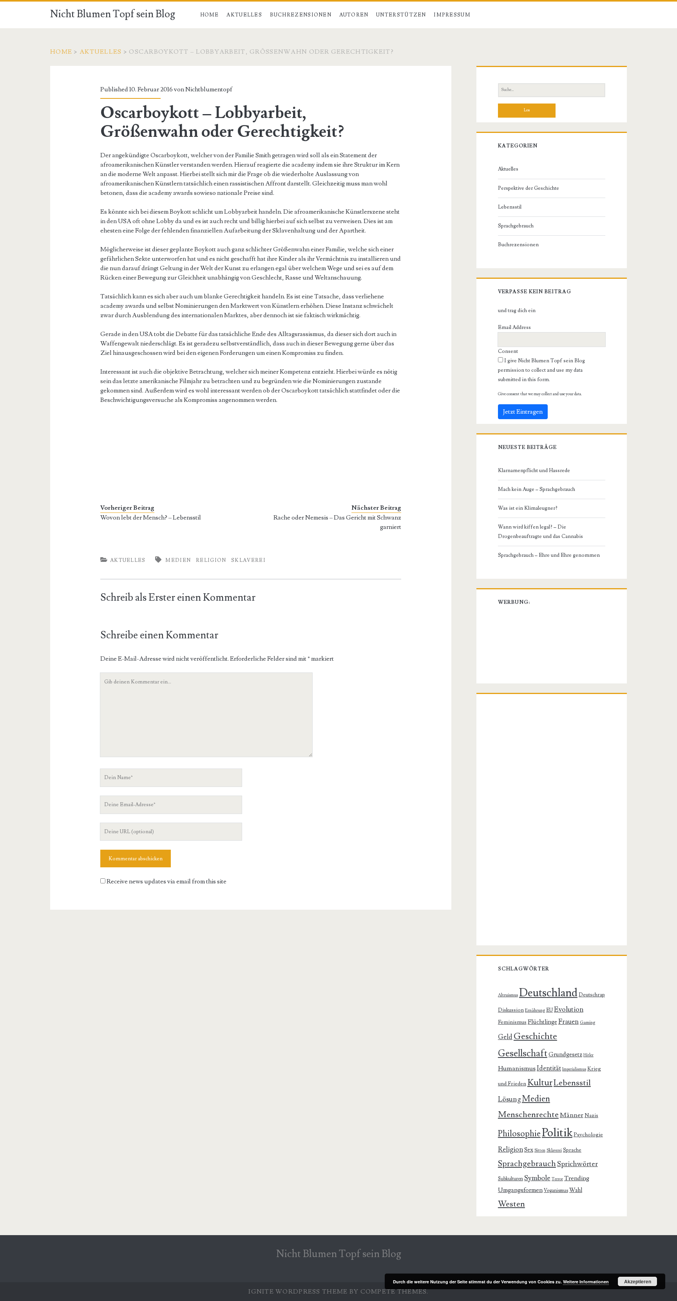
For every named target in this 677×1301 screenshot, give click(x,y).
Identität (549, 1068)
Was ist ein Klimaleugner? (528, 508)
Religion (211, 560)
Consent (508, 351)
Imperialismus (574, 1069)
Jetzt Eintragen (523, 412)
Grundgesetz (565, 1054)
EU (549, 1010)
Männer (571, 1115)
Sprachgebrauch (516, 226)
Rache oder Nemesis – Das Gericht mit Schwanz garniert (337, 522)
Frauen (568, 1022)
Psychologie (588, 1134)
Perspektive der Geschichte (528, 188)
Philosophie (519, 1133)
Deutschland (548, 993)
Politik (557, 1132)
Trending (576, 1178)
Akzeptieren (637, 1281)
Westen (511, 1204)
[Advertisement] (163, 452)
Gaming (587, 1022)
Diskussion (511, 1010)
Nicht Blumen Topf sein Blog (112, 14)
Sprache (572, 1150)
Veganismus (556, 1190)
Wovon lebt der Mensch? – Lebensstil (150, 517)
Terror (557, 1179)
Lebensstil (509, 207)
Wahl (575, 1190)
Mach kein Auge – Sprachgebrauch (536, 489)
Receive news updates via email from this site (165, 881)
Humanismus (517, 1068)
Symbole (537, 1178)
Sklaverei (248, 560)
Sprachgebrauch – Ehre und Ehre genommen (549, 555)
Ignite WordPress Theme (298, 1292)
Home (209, 15)
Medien (178, 560)
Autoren (354, 15)
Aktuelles (244, 15)
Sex (528, 1150)
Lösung (509, 1099)
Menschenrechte (528, 1114)
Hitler (588, 1055)
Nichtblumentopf (208, 89)
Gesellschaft (522, 1053)
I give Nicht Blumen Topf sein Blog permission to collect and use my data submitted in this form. (541, 370)
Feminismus (512, 1022)
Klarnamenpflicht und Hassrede (534, 470)
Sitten (539, 1150)
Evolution (568, 1009)
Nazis (591, 1115)
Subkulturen (510, 1179)
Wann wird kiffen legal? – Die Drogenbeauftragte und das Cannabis (540, 532)
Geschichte (535, 1036)
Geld (505, 1037)
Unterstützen (401, 15)
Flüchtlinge (542, 1022)
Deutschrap (592, 994)
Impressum (452, 15)
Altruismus (508, 995)
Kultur (539, 1082)
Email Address (514, 327)
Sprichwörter (577, 1163)
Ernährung (535, 1010)
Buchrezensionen (301, 15)
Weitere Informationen (586, 1282)
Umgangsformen (520, 1190)
